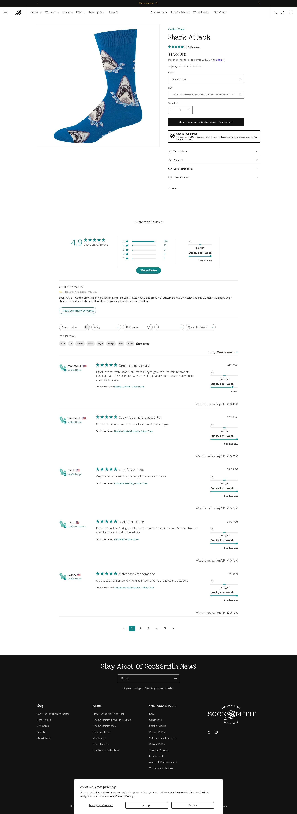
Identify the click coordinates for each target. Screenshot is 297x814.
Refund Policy (157, 743)
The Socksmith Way (104, 725)
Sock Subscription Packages (53, 713)
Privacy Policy (157, 731)
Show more (142, 343)
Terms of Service (159, 749)
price (90, 343)
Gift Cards (43, 725)
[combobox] (106, 327)
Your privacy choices (161, 768)
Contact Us (156, 719)
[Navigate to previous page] (123, 628)
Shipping (172, 66)
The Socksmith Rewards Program (112, 719)
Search (41, 731)
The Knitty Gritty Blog (106, 749)
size (63, 343)
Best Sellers (44, 719)
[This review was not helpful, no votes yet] (234, 404)
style (100, 343)
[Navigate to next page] (173, 628)
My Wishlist (44, 737)
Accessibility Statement (163, 761)
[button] (5, 12)
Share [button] (175, 188)
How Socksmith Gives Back (108, 713)
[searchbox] (71, 327)
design (111, 343)
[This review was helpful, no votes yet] (228, 404)
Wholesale (99, 737)
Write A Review (148, 270)
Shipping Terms (102, 731)
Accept (147, 805)
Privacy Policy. (124, 796)
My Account (156, 755)
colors (80, 343)
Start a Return (157, 725)
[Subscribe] (175, 678)
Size (170, 87)
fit (71, 343)
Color (171, 72)
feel (121, 343)
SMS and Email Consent (163, 737)
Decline (192, 805)
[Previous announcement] (38, 3)
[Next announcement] (259, 3)
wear (130, 343)
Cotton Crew (176, 29)
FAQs (152, 713)
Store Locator (101, 743)
